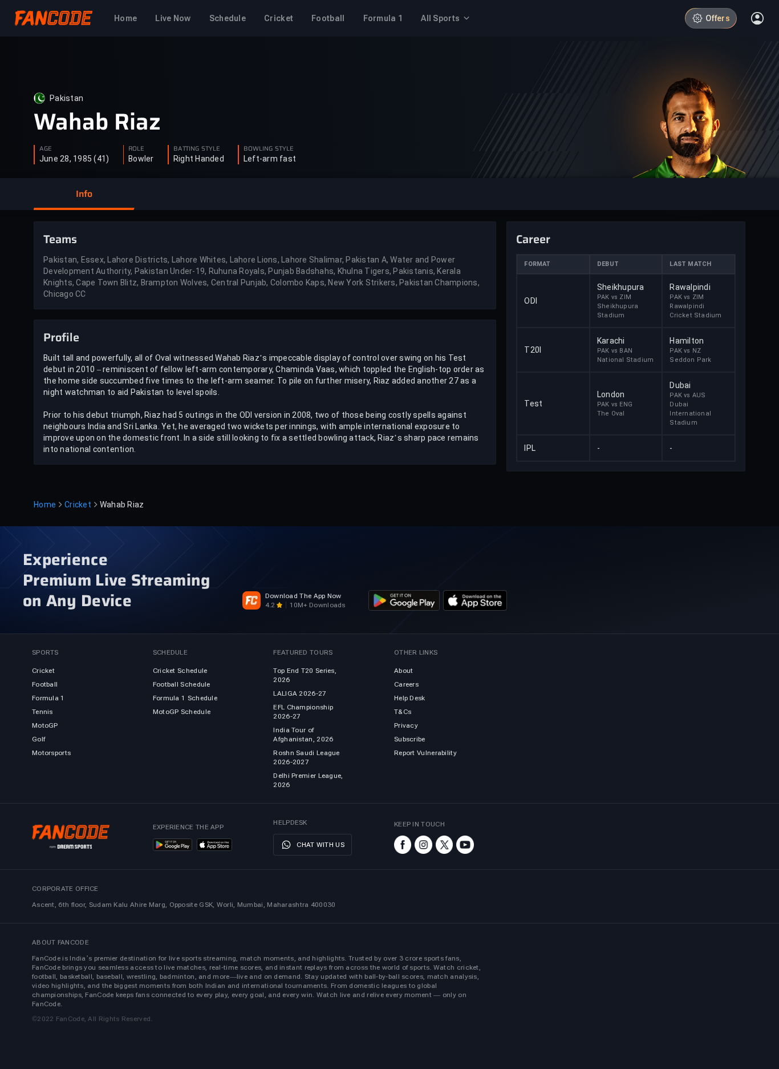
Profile (61, 337)
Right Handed (198, 158)
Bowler (141, 158)
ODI (530, 300)
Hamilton (687, 340)
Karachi (611, 340)
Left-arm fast (270, 158)
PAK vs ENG (614, 404)
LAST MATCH (690, 264)
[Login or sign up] (757, 18)
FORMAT (537, 264)
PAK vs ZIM (614, 297)
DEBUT (608, 264)
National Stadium (625, 360)
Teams (60, 239)
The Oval (611, 413)
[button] (84, 194)
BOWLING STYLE (269, 149)
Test (533, 403)
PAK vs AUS (687, 395)
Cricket (77, 504)
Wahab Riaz (97, 122)
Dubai (680, 385)
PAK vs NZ (685, 350)
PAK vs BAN (614, 350)
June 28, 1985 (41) (74, 158)
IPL (529, 448)
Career (533, 239)
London (611, 394)
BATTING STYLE (196, 149)
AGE (45, 149)
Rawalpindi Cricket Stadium (695, 310)
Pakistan (66, 98)
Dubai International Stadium (690, 413)
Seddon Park (690, 360)
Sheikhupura (620, 287)
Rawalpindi (690, 287)
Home (45, 504)
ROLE (136, 149)
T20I (532, 349)
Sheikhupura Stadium (617, 310)
